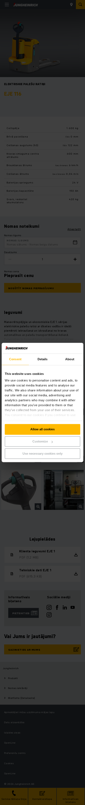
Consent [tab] (15, 359)
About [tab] (69, 359)
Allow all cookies (42, 429)
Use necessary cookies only (42, 453)
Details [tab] (43, 359)
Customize (40, 441)
